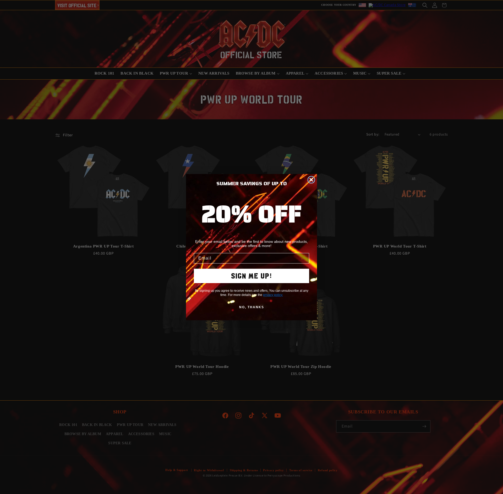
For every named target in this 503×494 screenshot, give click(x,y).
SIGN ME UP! (251, 276)
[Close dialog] (311, 180)
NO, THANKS (251, 307)
